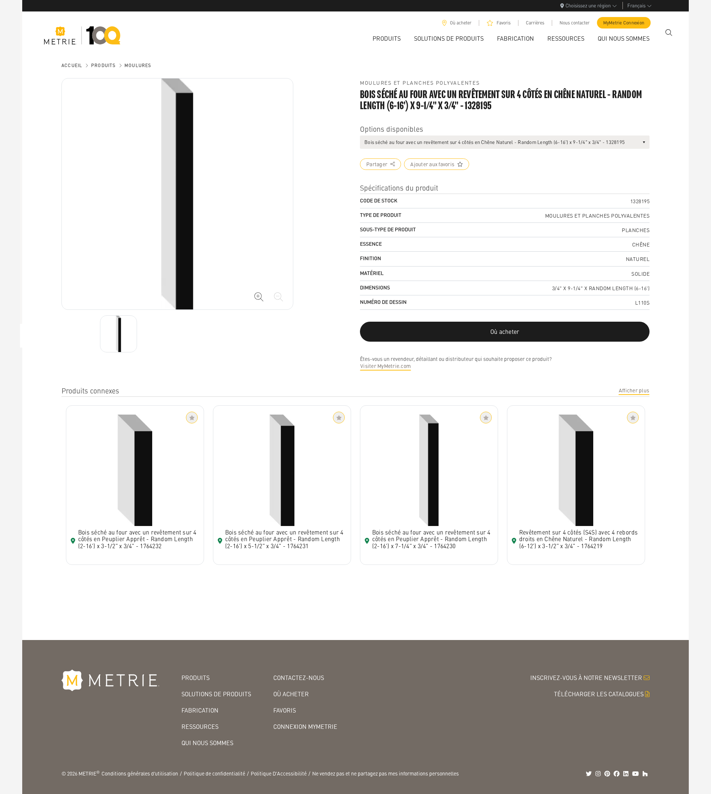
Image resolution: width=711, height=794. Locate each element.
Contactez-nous (298, 677)
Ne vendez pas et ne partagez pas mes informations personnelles (385, 773)
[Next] (118, 333)
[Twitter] (589, 773)
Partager (376, 164)
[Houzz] (645, 773)
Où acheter (460, 23)
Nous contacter (575, 23)
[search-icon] (669, 32)
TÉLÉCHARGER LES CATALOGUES (599, 694)
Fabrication (199, 710)
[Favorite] (192, 417)
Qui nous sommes (207, 743)
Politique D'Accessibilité (279, 773)
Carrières (535, 23)
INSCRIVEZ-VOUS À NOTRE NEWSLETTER (586, 677)
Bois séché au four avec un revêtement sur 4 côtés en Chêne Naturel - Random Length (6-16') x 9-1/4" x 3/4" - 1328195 (494, 142)
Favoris (504, 23)
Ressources (199, 726)
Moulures (137, 65)
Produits (103, 65)
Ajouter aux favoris (432, 164)
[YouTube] (635, 773)
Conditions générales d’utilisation (139, 773)
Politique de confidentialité (214, 773)
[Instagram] (598, 773)
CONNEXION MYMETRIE (305, 726)
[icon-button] (259, 297)
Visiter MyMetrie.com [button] (385, 365)
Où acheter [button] (505, 331)
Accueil (71, 65)
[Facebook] (617, 773)
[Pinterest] (607, 773)
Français (636, 5)
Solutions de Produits (216, 694)
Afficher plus (634, 390)
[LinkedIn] (625, 773)
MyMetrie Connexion (624, 23)
